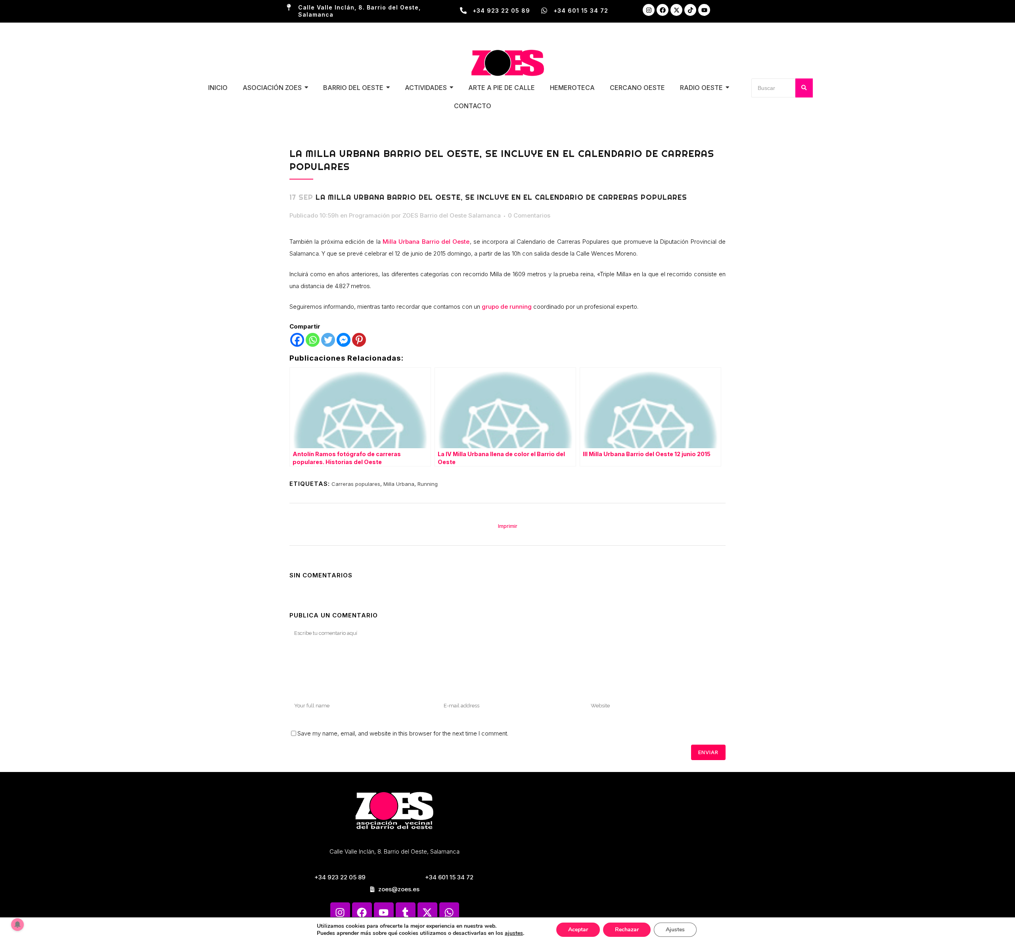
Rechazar (627, 929)
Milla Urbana (398, 484)
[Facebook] (662, 10)
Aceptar (578, 929)
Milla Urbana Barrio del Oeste (426, 241)
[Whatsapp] (313, 340)
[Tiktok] (690, 10)
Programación (369, 215)
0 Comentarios (529, 215)
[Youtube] (704, 10)
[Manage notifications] (17, 924)
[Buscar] (804, 87)
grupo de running (507, 306)
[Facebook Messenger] (343, 340)
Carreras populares (355, 484)
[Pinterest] (359, 340)
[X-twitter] (676, 10)
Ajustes (675, 929)
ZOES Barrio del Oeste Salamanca (451, 215)
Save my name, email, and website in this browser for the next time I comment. (402, 733)
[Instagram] (649, 10)
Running (427, 484)
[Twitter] (328, 340)
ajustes (514, 933)
